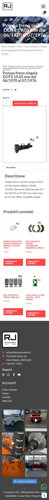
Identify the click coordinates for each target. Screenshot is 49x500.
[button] (43, 6)
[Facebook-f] (13, 374)
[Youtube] (19, 374)
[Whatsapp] (8, 374)
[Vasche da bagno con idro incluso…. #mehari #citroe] (13, 466)
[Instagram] (3, 374)
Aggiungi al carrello (25, 103)
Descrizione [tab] (11, 167)
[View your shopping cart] (44, 12)
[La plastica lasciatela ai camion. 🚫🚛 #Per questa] (13, 443)
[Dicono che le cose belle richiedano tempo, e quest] (36, 420)
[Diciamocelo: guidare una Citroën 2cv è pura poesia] (36, 443)
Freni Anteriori (31, 46)
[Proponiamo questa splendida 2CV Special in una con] (13, 420)
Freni (19, 46)
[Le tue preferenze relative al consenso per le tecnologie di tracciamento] (44, 495)
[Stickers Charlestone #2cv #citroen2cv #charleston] (36, 466)
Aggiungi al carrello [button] (11, 262)
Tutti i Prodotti (8, 46)
